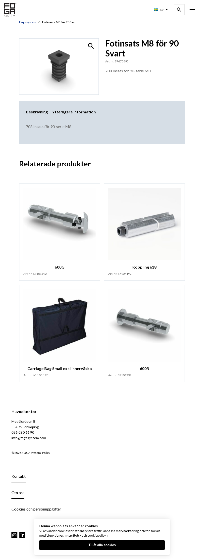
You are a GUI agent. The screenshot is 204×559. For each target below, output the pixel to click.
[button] (91, 46)
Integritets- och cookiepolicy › (85, 535)
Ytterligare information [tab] (74, 111)
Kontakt (18, 476)
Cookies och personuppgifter (36, 509)
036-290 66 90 (22, 432)
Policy (46, 453)
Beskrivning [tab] (37, 111)
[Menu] (192, 10)
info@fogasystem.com (28, 438)
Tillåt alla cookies (102, 545)
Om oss (17, 492)
